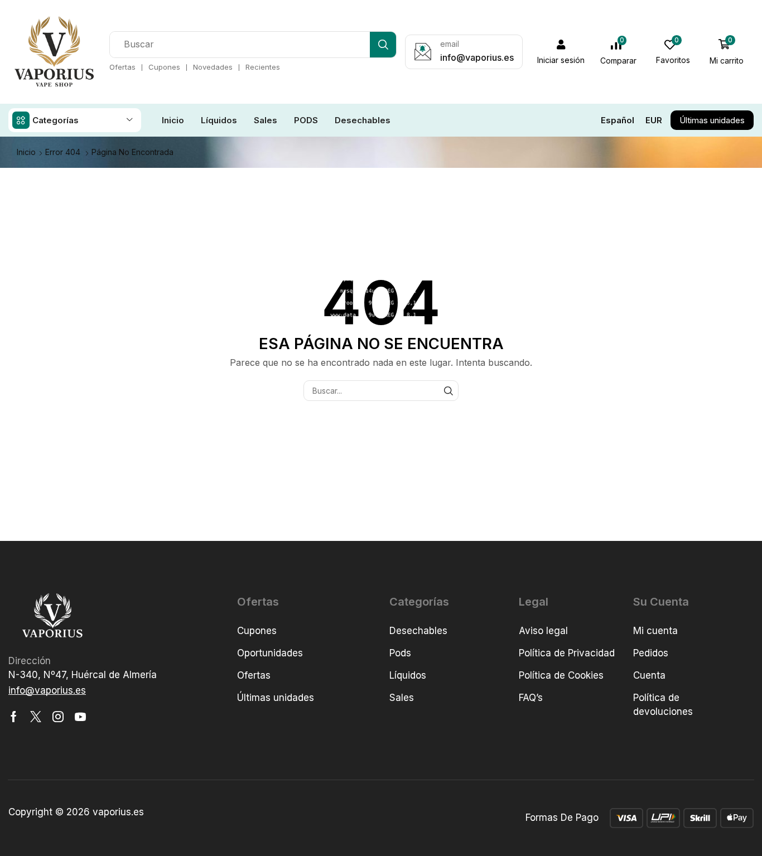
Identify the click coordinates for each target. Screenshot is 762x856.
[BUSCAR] (448, 390)
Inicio (26, 152)
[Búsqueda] (383, 44)
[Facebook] (13, 716)
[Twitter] (35, 716)
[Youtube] (80, 716)
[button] (561, 52)
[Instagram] (58, 716)
